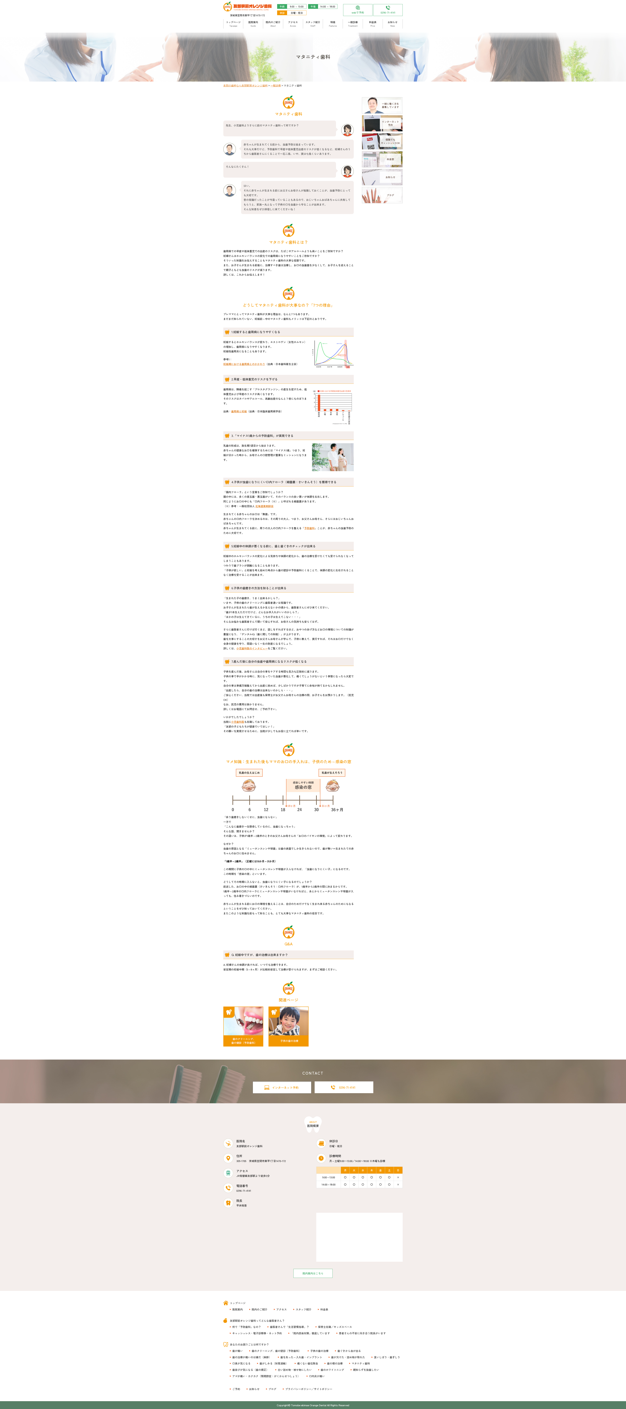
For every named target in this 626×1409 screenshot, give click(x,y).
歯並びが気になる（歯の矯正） (250, 1370)
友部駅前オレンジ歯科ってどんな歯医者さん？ (257, 1321)
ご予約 (236, 1389)
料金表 (372, 23)
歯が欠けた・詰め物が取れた (348, 1357)
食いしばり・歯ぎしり (387, 1357)
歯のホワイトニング (332, 1370)
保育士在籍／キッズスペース (335, 1327)
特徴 (333, 23)
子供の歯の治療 (319, 1351)
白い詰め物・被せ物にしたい (295, 1370)
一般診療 (353, 23)
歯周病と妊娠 (239, 411)
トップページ (233, 23)
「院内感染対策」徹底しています (310, 1333)
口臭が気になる (241, 1363)
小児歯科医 (237, 722)
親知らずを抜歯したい (366, 1370)
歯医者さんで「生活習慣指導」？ (289, 1327)
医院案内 (253, 23)
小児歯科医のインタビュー (252, 648)
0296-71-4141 (388, 12)
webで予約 (358, 12)
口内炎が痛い (317, 1376)
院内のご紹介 (273, 23)
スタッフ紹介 (313, 23)
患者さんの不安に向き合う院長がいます (362, 1333)
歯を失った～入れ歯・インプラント (301, 1357)
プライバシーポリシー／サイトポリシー (308, 1389)
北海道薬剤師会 (264, 506)
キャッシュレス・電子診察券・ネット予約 (257, 1333)
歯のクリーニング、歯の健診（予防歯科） (276, 1351)
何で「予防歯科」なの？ (246, 1327)
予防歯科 (309, 528)
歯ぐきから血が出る (349, 1351)
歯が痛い (237, 1351)
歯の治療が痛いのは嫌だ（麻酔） (251, 1357)
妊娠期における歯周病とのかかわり (244, 364)
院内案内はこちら (313, 1273)
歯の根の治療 (335, 1363)
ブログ (272, 1389)
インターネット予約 (285, 1087)
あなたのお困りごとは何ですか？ (249, 1344)
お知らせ (392, 23)
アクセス (293, 23)
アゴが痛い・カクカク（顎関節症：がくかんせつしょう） (266, 1376)
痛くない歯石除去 (307, 1363)
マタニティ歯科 (361, 1363)
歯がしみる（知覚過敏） (274, 1363)
